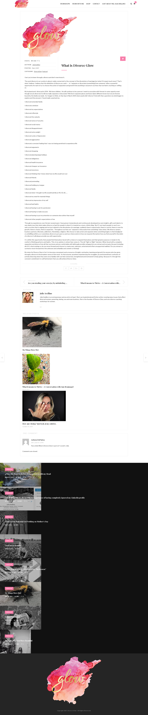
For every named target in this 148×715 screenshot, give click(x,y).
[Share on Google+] (76, 268)
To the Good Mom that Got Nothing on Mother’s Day (26, 521)
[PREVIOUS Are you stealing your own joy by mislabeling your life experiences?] (2, 357)
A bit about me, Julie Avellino (113, 4)
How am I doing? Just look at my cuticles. (39, 424)
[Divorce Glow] (23, 4)
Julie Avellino (36, 65)
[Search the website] (131, 3)
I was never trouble (13, 545)
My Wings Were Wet (30, 350)
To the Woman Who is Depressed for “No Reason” (25, 569)
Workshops (65, 4)
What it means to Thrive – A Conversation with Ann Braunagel (106, 283)
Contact (96, 4)
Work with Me (78, 4)
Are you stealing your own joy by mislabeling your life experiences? (56, 283)
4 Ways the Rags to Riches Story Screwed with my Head (28, 474)
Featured (45, 71)
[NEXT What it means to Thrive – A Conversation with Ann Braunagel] (146, 357)
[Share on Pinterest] (81, 268)
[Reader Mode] (123, 59)
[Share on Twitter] (71, 268)
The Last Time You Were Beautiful (18, 641)
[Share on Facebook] (66, 268)
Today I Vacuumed (12, 617)
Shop (88, 4)
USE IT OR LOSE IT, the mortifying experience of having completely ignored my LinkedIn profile (45, 498)
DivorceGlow (38, 71)
